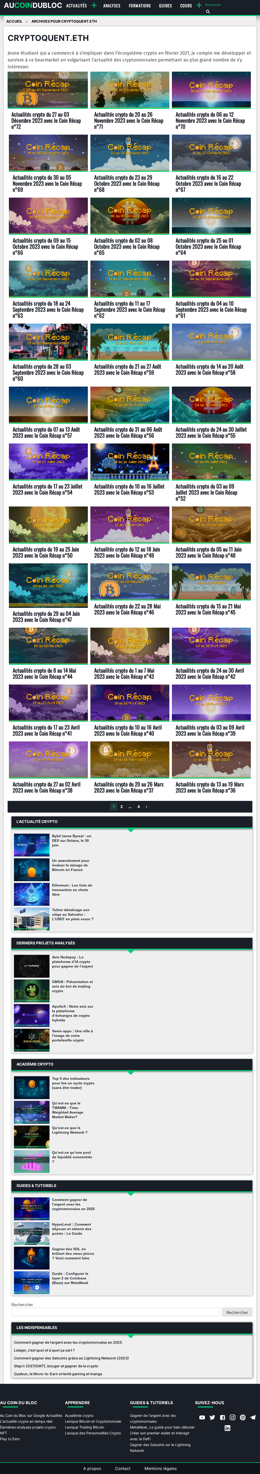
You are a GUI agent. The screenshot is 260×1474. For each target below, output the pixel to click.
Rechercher (22, 1304)
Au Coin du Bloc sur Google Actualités (31, 1415)
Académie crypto (79, 1415)
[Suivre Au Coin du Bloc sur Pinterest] (243, 1418)
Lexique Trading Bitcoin (84, 1427)
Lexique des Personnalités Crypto (93, 1433)
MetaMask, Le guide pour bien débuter (162, 1427)
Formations (140, 6)
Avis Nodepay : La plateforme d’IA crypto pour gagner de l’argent (72, 961)
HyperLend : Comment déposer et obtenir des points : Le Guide (71, 1228)
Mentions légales (160, 1468)
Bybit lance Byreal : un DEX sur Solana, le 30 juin (71, 840)
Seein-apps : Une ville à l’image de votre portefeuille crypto (72, 1035)
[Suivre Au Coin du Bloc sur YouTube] (202, 1418)
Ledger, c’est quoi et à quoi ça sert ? (44, 1350)
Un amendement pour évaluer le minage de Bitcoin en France (70, 865)
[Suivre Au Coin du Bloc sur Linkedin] (227, 1428)
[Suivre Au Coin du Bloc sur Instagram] (233, 1418)
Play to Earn (10, 1439)
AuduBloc (33, 5)
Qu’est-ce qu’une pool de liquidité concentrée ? (72, 1157)
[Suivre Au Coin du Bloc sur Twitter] (212, 1418)
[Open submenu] (94, 5)
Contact (123, 1468)
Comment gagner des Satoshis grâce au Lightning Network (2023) (71, 1358)
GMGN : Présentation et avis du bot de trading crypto (72, 986)
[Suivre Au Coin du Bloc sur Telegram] (253, 1418)
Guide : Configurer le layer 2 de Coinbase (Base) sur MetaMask (70, 1278)
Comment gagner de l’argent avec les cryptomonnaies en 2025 (73, 1204)
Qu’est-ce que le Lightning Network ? (70, 1130)
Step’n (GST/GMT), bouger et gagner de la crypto (56, 1366)
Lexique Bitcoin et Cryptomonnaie (93, 1421)
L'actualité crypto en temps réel (26, 1421)
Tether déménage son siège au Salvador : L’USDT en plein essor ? (73, 914)
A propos (92, 1468)
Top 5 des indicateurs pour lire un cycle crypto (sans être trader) (73, 1083)
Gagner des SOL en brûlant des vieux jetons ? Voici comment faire (73, 1253)
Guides (165, 6)
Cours (186, 6)
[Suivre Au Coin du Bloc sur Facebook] (222, 1418)
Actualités (76, 6)
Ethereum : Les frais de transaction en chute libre (72, 889)
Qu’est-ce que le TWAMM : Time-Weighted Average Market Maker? (67, 1110)
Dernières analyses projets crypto (28, 1427)
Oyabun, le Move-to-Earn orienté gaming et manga (58, 1374)
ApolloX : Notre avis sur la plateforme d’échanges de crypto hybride (72, 1013)
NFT (3, 1433)
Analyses (112, 6)
